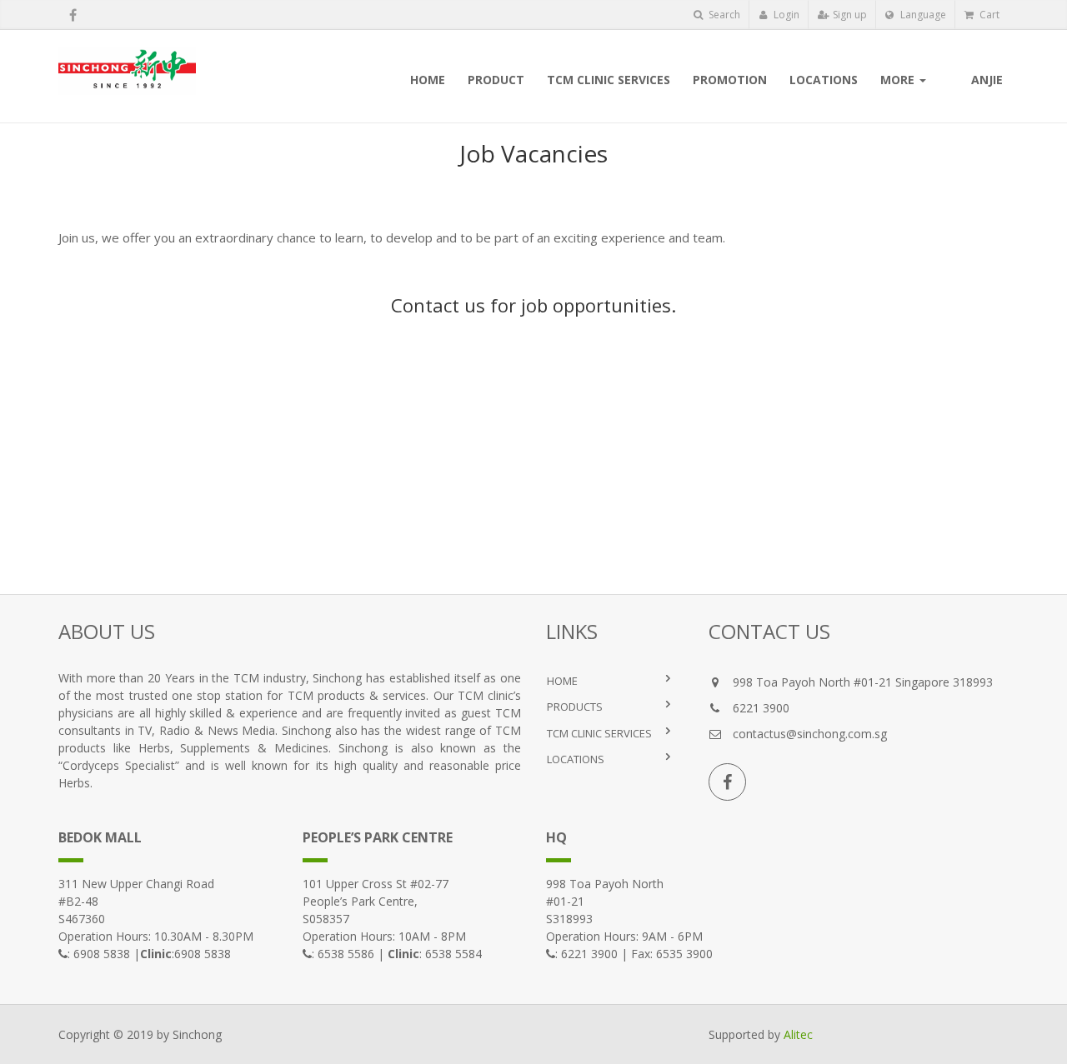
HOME (562, 680)
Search (723, 14)
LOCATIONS (575, 759)
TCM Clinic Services (599, 733)
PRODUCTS (575, 706)
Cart (988, 14)
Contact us (438, 304)
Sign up (848, 14)
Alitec (798, 1034)
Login (785, 14)
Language (922, 14)
